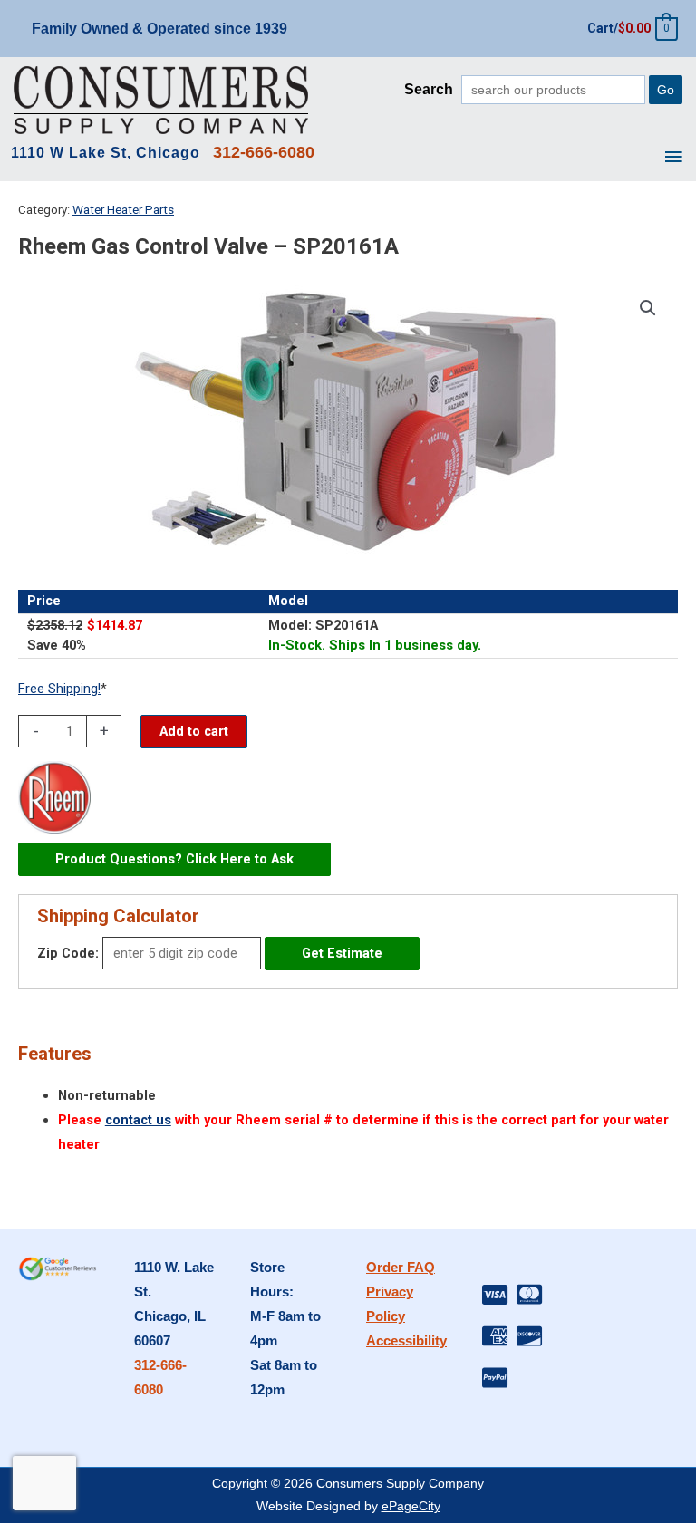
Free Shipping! (59, 688)
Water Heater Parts (123, 210)
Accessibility (406, 1341)
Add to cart (194, 731)
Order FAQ (400, 1267)
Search (428, 89)
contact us (138, 1120)
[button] (648, 308)
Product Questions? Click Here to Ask (174, 859)
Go (665, 89)
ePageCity (411, 1506)
